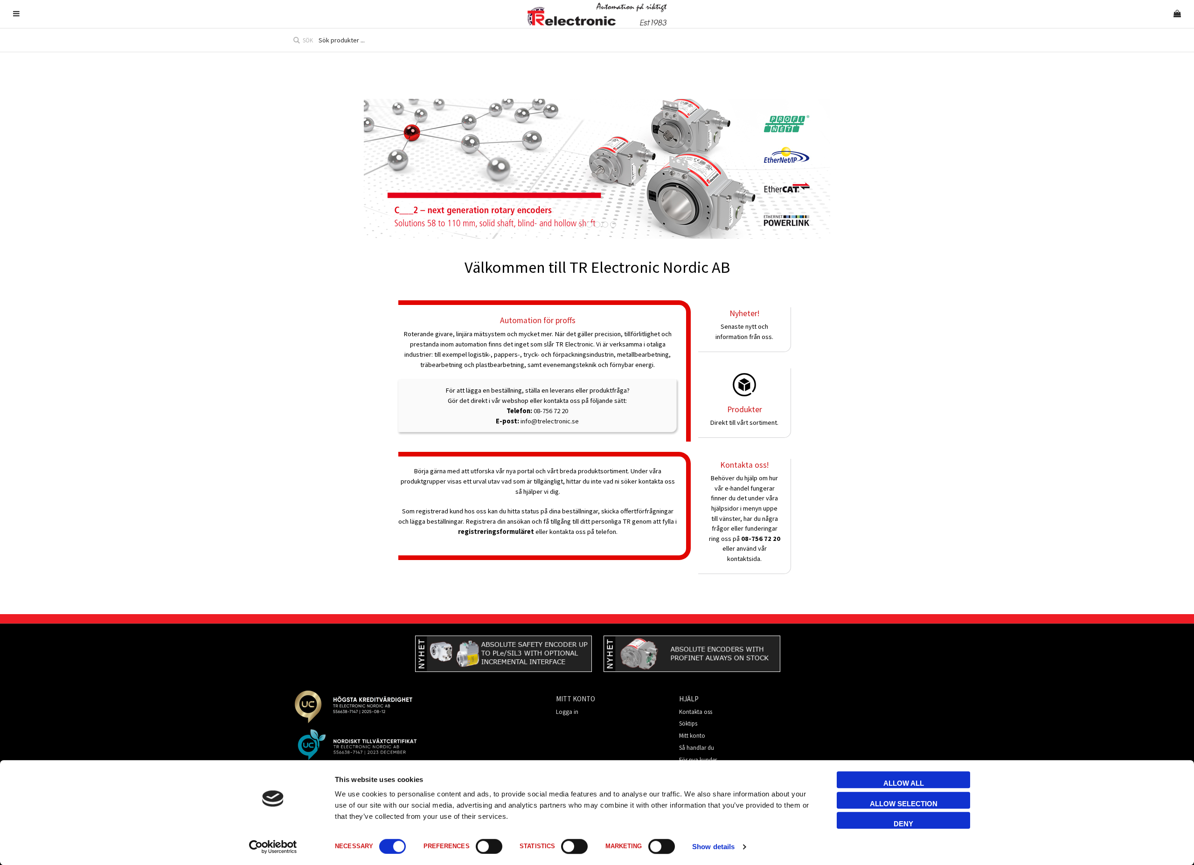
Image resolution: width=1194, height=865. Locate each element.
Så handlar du (696, 748)
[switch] (489, 846)
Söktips (688, 723)
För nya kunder (698, 760)
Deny (903, 824)
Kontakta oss (695, 712)
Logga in (567, 712)
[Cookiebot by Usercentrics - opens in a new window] (273, 847)
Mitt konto (692, 736)
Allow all (903, 783)
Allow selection (903, 804)
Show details (713, 847)
